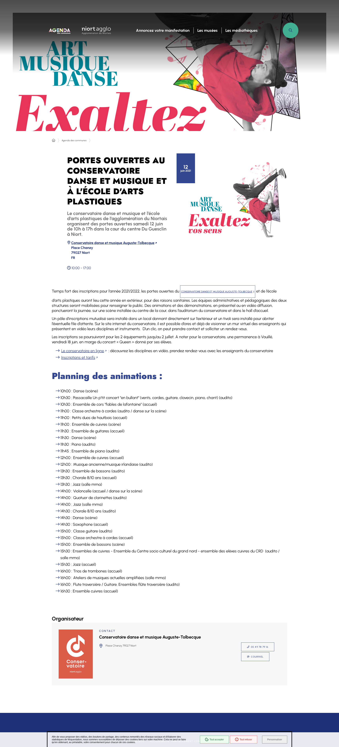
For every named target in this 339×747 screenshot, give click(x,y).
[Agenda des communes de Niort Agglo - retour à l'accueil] (59, 30)
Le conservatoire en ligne (82, 350)
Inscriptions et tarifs (78, 357)
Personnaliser (274, 739)
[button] (290, 30)
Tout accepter (217, 739)
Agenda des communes (74, 140)
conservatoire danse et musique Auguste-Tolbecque (216, 291)
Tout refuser (246, 739)
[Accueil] (53, 140)
